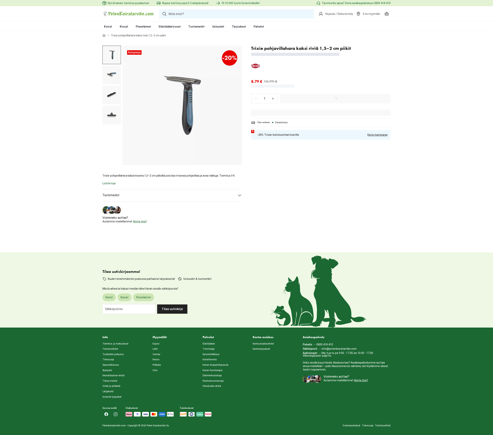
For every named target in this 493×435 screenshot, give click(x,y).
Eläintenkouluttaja (212, 375)
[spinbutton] (264, 98)
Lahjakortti (108, 391)
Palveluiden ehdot (212, 386)
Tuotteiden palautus (113, 354)
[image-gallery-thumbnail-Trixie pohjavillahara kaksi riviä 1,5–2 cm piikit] (112, 55)
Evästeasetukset (351, 425)
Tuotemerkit (196, 26)
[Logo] (128, 14)
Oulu (155, 370)
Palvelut (259, 26)
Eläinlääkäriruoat (170, 26)
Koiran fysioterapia (212, 370)
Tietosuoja (108, 359)
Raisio (156, 359)
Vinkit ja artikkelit (111, 386)
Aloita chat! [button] (140, 221)
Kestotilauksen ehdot (113, 375)
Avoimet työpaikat (112, 397)
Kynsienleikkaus (211, 354)
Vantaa (156, 354)
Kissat (124, 26)
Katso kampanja (377, 134)
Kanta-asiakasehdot (263, 343)
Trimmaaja (209, 349)
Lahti (155, 349)
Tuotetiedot (110, 195)
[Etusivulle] (104, 35)
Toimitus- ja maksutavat (115, 343)
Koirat (108, 26)
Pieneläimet (143, 26)
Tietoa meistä (109, 381)
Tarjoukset (239, 26)
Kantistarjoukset (261, 349)
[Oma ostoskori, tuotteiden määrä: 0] (387, 14)
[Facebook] (106, 414)
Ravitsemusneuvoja (213, 381)
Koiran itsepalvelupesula (215, 365)
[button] (256, 98)
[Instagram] (115, 414)
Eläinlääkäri (209, 343)
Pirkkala (157, 365)
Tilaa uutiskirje (172, 309)
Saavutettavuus (110, 365)
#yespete (107, 370)
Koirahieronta (210, 359)
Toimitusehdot (110, 349)
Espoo (156, 343)
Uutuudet (218, 26)
